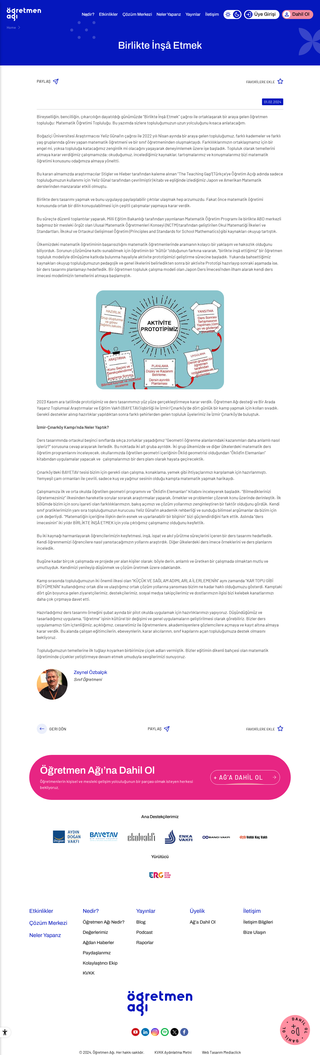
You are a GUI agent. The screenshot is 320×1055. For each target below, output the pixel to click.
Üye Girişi (265, 14)
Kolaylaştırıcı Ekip (100, 963)
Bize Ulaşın (254, 932)
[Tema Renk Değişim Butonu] (233, 14)
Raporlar (145, 942)
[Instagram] (155, 1032)
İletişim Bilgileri (258, 922)
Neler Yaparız (168, 14)
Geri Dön (57, 728)
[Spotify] (165, 1032)
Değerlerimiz (95, 932)
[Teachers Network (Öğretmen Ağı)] (24, 14)
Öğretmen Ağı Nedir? (103, 922)
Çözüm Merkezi (137, 14)
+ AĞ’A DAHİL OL (238, 777)
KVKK (88, 973)
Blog (141, 922)
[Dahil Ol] (295, 1029)
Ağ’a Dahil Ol (203, 922)
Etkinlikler (108, 14)
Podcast (144, 932)
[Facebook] (184, 1032)
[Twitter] (174, 1032)
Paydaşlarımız (97, 952)
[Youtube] (136, 1032)
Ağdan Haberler (98, 942)
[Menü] (73, 14)
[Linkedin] (145, 1032)
